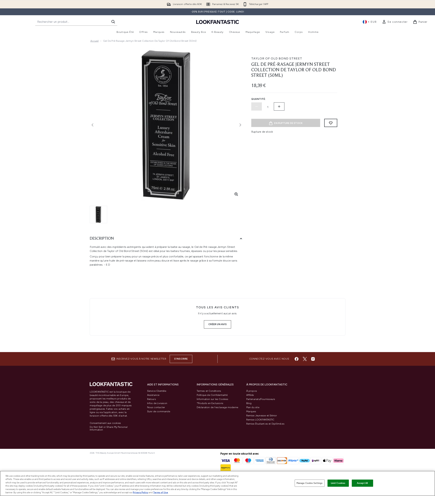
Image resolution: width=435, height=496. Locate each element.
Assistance (153, 395)
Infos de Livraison (157, 403)
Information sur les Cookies (212, 399)
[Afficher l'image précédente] (92, 125)
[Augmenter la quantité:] (279, 106)
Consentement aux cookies (105, 423)
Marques (251, 411)
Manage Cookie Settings (310, 483)
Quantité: (258, 99)
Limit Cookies (338, 483)
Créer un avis (217, 324)
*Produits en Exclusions (210, 403)
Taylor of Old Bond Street (276, 58)
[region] (217, 483)
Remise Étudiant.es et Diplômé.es (265, 423)
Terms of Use (160, 492)
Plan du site (252, 407)
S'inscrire (181, 358)
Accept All (362, 483)
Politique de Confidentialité (212, 395)
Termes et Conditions (209, 391)
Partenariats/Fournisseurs (260, 399)
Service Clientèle (156, 391)
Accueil (94, 40)
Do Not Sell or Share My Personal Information (109, 428)
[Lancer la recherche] (113, 21)
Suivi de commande (158, 411)
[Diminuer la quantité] (256, 106)
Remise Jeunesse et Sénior (261, 415)
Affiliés (250, 395)
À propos (251, 391)
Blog (249, 403)
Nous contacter (156, 407)
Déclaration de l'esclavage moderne (217, 407)
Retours (151, 399)
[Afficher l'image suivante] (240, 125)
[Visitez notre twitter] (305, 359)
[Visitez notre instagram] (313, 359)
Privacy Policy (140, 492)
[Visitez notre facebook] (296, 359)
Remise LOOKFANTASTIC (260, 419)
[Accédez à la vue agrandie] (236, 194)
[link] (395, 21)
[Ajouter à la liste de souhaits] (330, 123)
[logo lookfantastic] (217, 22)
